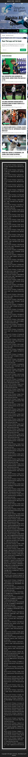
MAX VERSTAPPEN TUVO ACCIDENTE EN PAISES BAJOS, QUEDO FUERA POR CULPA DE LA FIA (14, 78)
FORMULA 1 (5, 72)
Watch (24, 31)
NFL (4, 98)
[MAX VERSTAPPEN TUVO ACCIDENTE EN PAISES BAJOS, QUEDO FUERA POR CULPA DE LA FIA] (14, 66)
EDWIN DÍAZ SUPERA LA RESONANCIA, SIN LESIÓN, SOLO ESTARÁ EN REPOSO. (13, 153)
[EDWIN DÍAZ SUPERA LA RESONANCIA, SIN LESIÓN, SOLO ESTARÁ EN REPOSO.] (14, 143)
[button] (2, 30)
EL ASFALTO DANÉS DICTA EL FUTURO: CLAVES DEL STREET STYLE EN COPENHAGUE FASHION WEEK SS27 (14, 129)
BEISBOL (5, 149)
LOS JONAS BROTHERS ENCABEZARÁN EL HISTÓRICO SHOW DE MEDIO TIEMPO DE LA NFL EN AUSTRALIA (13, 103)
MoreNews (20, 754)
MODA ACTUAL (6, 123)
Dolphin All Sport (14, 20)
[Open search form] (17, 31)
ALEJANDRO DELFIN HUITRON (8, 81)
